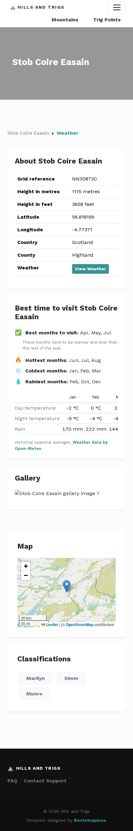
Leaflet (51, 624)
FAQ (12, 781)
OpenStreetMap (79, 624)
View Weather (90, 268)
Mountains (65, 20)
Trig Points (107, 20)
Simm (71, 678)
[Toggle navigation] (117, 7)
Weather (67, 133)
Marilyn (35, 678)
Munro (34, 694)
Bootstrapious (90, 820)
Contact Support (45, 781)
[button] (67, 586)
